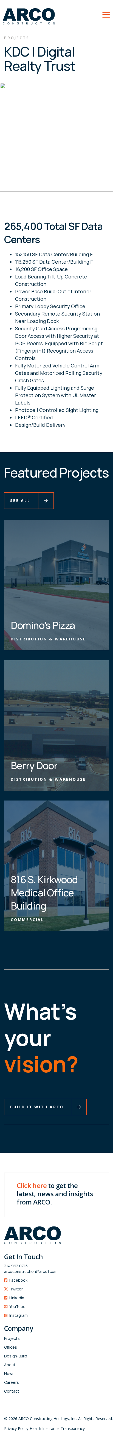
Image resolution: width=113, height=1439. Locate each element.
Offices (10, 1347)
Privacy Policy (16, 1428)
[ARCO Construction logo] (27, 13)
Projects (12, 1338)
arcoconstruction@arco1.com (31, 1271)
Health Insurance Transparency (57, 1428)
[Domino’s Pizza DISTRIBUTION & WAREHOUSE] (56, 584)
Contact (11, 1391)
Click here (32, 1185)
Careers (11, 1382)
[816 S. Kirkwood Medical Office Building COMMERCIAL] (56, 865)
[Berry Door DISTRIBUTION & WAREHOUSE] (56, 724)
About (9, 1364)
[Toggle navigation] (106, 14)
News (9, 1373)
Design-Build (15, 1356)
